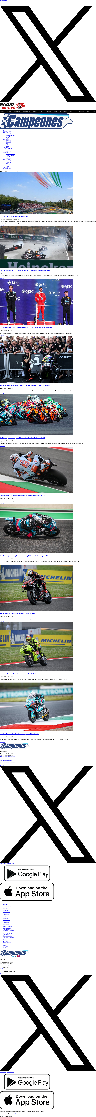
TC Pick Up (26, 111)
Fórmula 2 (8, 142)
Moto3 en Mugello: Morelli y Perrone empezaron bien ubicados (19, 734)
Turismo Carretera (10, 133)
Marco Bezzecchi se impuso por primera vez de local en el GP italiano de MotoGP (25, 385)
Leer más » (2, 225)
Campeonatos (6, 916)
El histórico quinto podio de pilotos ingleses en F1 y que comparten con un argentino (26, 327)
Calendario (5, 147)
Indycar (8, 143)
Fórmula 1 (59, 111)
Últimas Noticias (7, 131)
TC (53, 111)
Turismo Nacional (87, 111)
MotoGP (66, 111)
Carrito (4, 939)
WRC (79, 111)
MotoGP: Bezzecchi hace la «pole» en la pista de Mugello (17, 613)
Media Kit (5, 904)
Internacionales (6, 139)
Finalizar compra (7, 942)
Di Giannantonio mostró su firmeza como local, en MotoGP (18, 674)
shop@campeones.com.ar (6, 760)
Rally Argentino (41, 111)
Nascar (7, 146)
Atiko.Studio (15, 1113)
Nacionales (5, 132)
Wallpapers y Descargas (8, 930)
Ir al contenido (3, 0)
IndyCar (73, 111)
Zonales (33, 111)
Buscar (1, 171)
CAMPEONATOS (7, 148)
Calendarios (6, 914)
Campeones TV (6, 928)
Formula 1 (8, 140)
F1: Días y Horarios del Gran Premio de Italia (14, 216)
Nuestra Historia (7, 902)
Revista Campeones (7, 926)
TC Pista (19, 111)
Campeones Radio (7, 929)
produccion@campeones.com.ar (7, 756)
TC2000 (8, 136)
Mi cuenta (5, 941)
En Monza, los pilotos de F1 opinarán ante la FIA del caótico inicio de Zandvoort (25, 270)
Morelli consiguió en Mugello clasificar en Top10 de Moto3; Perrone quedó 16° (24, 556)
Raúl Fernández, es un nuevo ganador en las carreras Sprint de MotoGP (22, 495)
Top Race (13, 111)
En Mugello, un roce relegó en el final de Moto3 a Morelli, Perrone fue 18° (22, 438)
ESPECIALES (6, 913)
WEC (49, 111)
